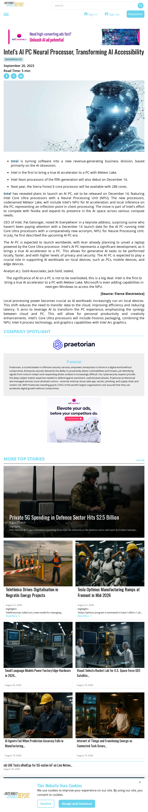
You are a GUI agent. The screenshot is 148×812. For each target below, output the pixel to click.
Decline (45, 804)
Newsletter (135, 14)
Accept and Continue (77, 804)
